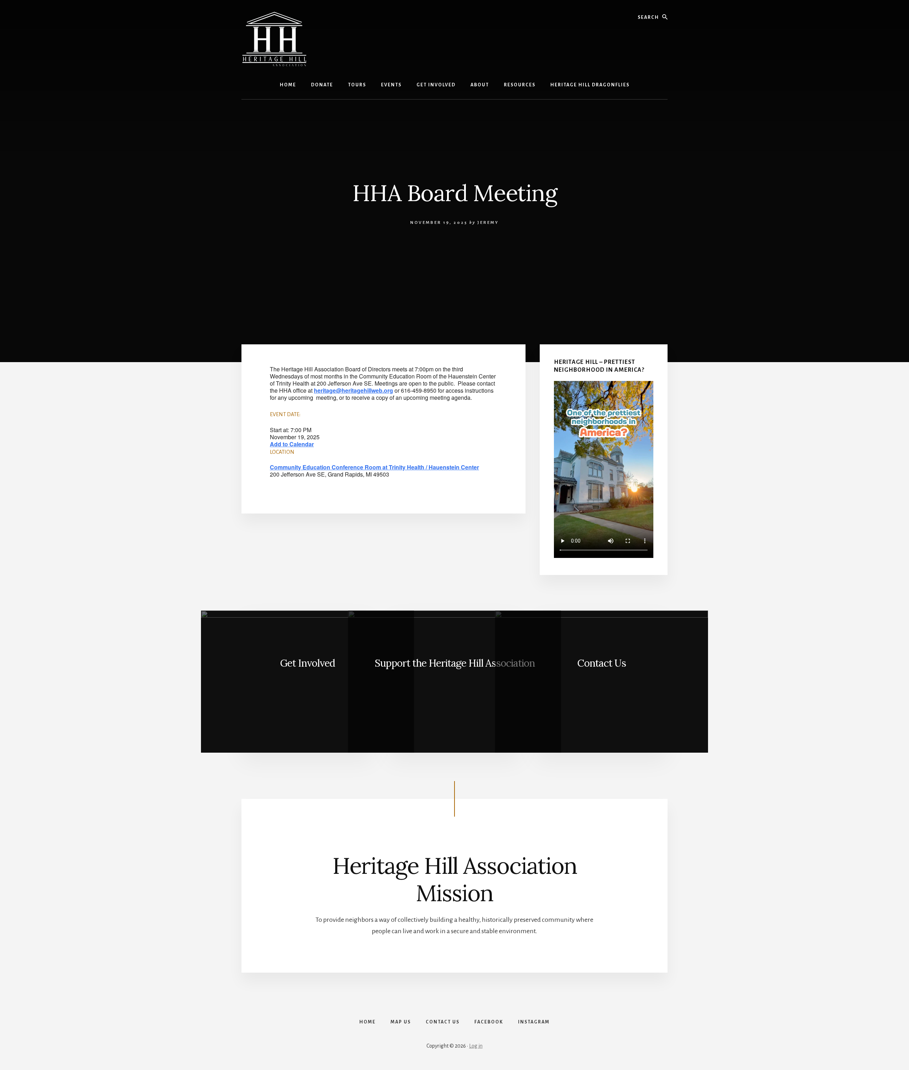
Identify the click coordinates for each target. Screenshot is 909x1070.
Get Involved (307, 663)
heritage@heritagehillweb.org (353, 390)
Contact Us (601, 663)
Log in (476, 1046)
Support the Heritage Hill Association (455, 663)
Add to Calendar (292, 444)
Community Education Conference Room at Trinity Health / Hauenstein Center (374, 467)
